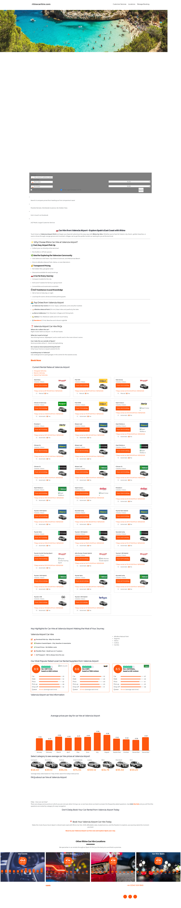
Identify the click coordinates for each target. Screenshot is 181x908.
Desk (33, 679)
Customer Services (119, 4)
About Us (34, 889)
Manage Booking (143, 4)
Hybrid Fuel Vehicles (41, 375)
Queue (34, 689)
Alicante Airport (113, 854)
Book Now (36, 360)
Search (141, 190)
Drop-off (35, 687)
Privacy (33, 895)
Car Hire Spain (158, 854)
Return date (35, 184)
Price (34, 682)
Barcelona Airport (68, 854)
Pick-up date (35, 179)
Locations (131, 4)
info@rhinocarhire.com (136, 890)
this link (136, 804)
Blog (32, 893)
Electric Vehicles (39, 373)
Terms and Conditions (38, 899)
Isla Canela (22, 854)
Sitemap (34, 897)
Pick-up (33, 175)
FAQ (32, 891)
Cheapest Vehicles (40, 371)
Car (33, 676)
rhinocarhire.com (41, 4)
